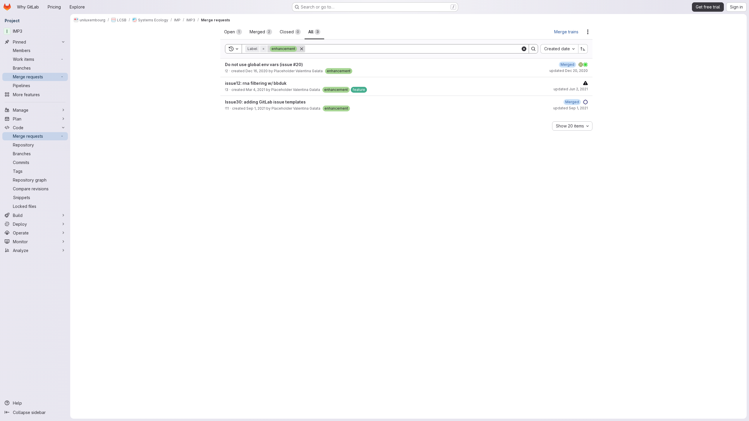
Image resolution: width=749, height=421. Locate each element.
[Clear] (524, 48)
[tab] (233, 32)
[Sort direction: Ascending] (583, 49)
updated (568, 70)
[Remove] (301, 48)
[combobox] (559, 49)
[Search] (533, 49)
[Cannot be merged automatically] (585, 82)
